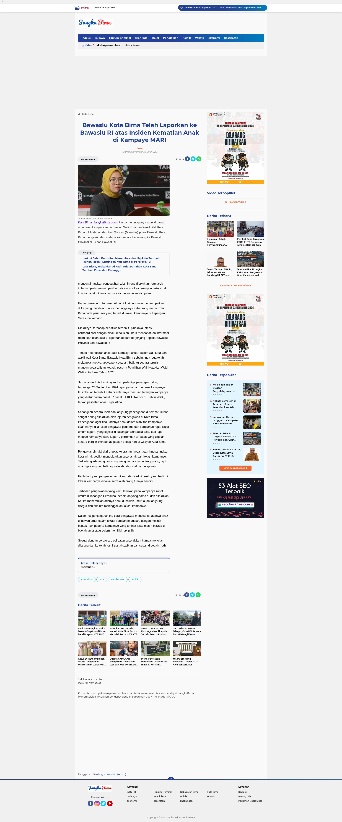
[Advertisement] (171, 82)
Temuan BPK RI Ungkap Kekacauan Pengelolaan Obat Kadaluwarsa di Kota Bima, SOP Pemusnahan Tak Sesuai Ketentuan (250, 272)
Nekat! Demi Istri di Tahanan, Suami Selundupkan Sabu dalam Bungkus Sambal (224, 404)
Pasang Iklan (245, 796)
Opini (155, 38)
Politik (187, 38)
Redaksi (242, 792)
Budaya (100, 38)
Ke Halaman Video (234, 202)
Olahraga (141, 38)
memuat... (88, 567)
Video (88, 45)
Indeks (86, 38)
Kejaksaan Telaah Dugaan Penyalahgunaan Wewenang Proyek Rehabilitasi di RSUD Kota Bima (218, 242)
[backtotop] (171, 780)
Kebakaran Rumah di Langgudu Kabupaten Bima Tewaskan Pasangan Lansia (226, 420)
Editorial (131, 792)
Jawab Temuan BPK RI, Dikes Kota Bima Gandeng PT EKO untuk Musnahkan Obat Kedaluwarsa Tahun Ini (224, 9)
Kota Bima (133, 45)
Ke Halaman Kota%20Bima (235, 285)
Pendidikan (170, 38)
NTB (101, 579)
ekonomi (214, 38)
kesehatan (231, 38)
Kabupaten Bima (109, 45)
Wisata (199, 38)
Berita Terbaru (219, 216)
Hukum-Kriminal (120, 38)
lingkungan (186, 801)
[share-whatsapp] (198, 158)
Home (85, 7)
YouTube (112, 808)
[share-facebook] (187, 158)
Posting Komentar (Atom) (109, 774)
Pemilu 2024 (118, 579)
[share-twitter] (193, 158)
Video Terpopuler (221, 193)
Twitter (104, 808)
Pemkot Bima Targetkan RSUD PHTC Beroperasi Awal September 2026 (250, 242)
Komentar (90, 159)
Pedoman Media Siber (250, 801)
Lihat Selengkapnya (235, 468)
